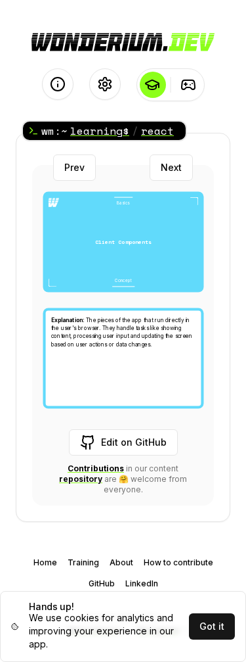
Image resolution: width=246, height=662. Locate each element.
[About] (58, 84)
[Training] (188, 85)
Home (45, 562)
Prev (74, 167)
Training (83, 562)
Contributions (96, 468)
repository (80, 479)
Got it (211, 626)
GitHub (102, 583)
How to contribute (178, 562)
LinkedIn (141, 583)
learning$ (99, 131)
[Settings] (105, 84)
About (121, 562)
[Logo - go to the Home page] (123, 42)
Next (171, 167)
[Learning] (152, 85)
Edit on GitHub (134, 442)
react (157, 131)
